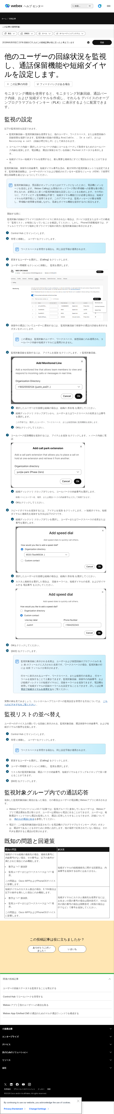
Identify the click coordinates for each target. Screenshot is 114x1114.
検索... (77, 6)
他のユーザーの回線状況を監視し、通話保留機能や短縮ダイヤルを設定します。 (55, 65)
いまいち (72, 949)
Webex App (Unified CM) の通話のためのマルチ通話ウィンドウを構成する (41, 1013)
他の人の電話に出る (24, 819)
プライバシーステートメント (24, 1089)
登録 (102, 42)
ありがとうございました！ (42, 949)
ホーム (4, 19)
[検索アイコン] (73, 6)
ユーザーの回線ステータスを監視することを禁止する (29, 988)
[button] (99, 6)
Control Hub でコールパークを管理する (23, 996)
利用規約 (7, 1089)
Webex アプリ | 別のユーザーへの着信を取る (26, 1005)
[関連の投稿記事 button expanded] (109, 979)
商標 (49, 1089)
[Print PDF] (88, 42)
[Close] (78, 1100)
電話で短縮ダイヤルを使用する (36, 689)
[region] (41, 1105)
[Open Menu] (108, 6)
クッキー (41, 1089)
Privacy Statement (13, 1109)
